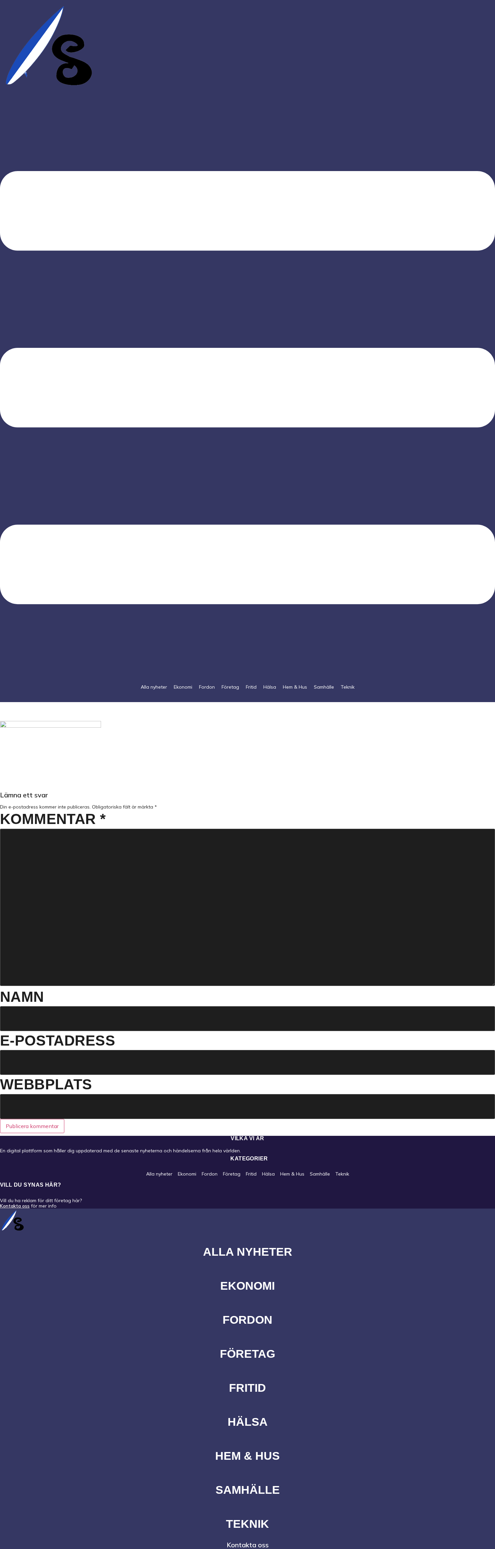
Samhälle (324, 687)
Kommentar (53, 819)
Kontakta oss (15, 1206)
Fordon (207, 687)
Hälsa (269, 687)
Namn (22, 997)
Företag (230, 687)
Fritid (251, 687)
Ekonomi (183, 687)
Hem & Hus (295, 687)
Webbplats (46, 1084)
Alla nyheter (154, 687)
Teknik (348, 687)
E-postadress (57, 1040)
